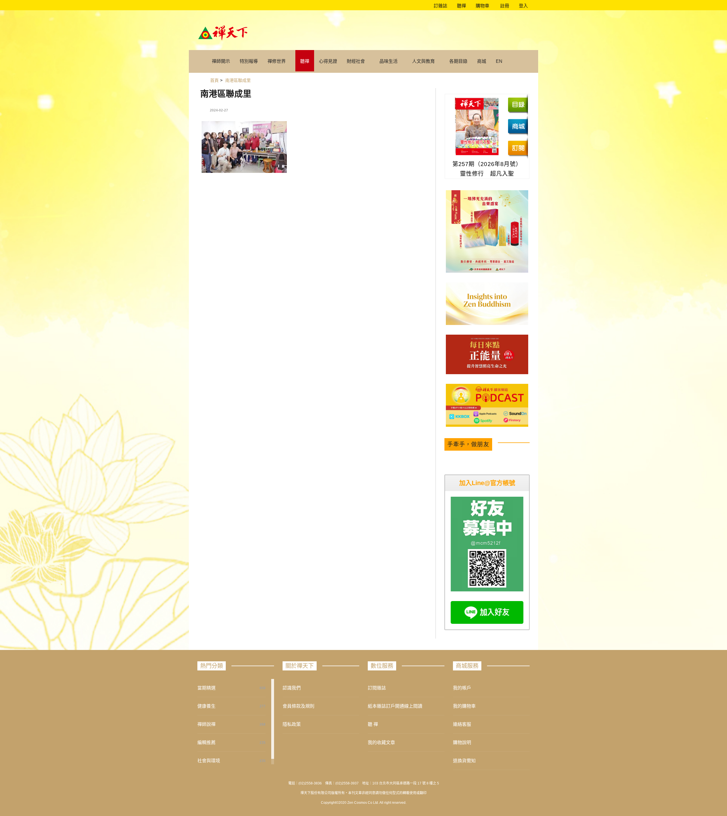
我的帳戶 (462, 687)
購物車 (482, 5)
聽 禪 (373, 724)
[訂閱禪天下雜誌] (518, 148)
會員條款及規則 (298, 706)
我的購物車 (464, 706)
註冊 (504, 5)
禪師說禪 (206, 724)
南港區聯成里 (225, 93)
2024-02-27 (219, 110)
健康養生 (206, 706)
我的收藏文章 (381, 742)
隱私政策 (292, 724)
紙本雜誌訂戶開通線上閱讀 (395, 706)
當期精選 (206, 687)
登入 (523, 5)
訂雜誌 (440, 5)
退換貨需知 (464, 760)
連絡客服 (462, 724)
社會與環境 (208, 760)
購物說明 (462, 742)
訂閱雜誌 (377, 687)
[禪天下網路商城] (518, 126)
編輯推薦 (206, 742)
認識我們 (292, 687)
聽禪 (461, 5)
